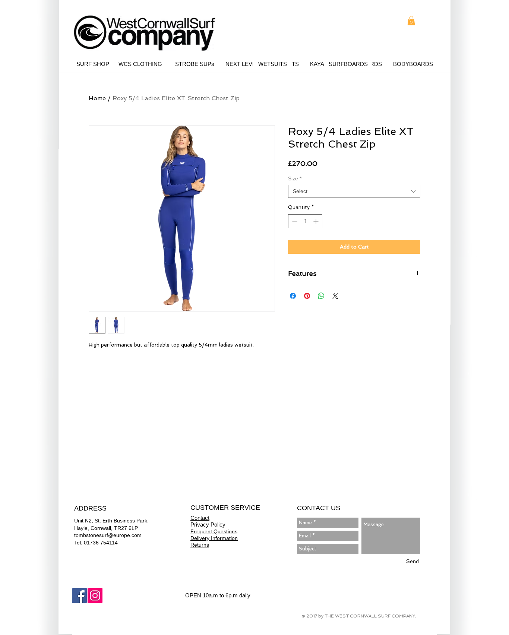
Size (294, 178)
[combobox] (354, 191)
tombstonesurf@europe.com (108, 535)
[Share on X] (335, 295)
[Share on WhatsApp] (321, 295)
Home (97, 98)
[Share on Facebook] (292, 295)
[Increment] (316, 221)
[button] (411, 20)
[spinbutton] (305, 221)
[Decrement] (293, 221)
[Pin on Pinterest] (307, 295)
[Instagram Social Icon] (95, 595)
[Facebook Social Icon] (79, 595)
